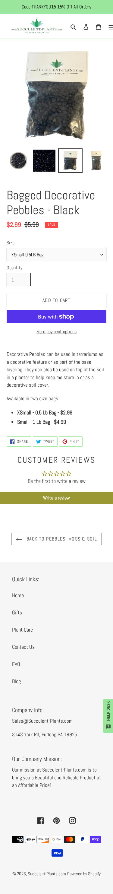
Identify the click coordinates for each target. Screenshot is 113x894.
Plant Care (22, 629)
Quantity (14, 268)
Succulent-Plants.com (47, 874)
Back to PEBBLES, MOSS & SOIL (61, 539)
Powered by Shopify (84, 874)
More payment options (56, 331)
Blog (16, 681)
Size (10, 242)
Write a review (56, 498)
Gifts (17, 612)
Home (18, 595)
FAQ (16, 664)
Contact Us (23, 646)
